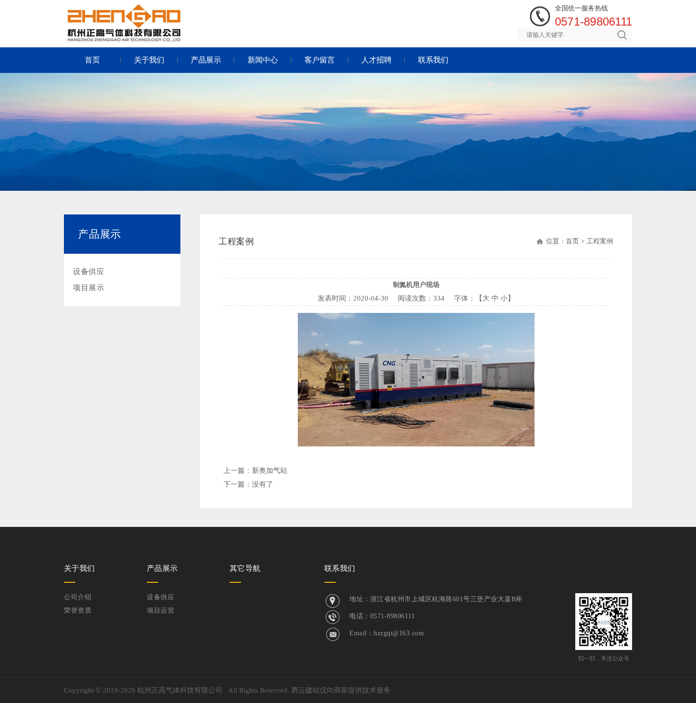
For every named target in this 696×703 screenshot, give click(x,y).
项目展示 (88, 288)
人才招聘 (376, 60)
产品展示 (206, 60)
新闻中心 (263, 60)
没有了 (262, 484)
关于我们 (149, 60)
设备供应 (88, 271)
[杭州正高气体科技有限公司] (124, 23)
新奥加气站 (269, 470)
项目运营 (160, 610)
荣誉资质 (77, 610)
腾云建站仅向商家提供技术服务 (341, 690)
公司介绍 (77, 597)
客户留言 (319, 60)
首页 (92, 60)
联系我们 (433, 60)
